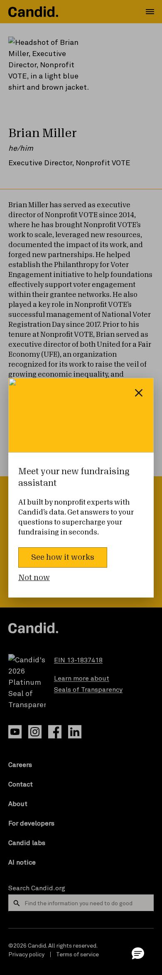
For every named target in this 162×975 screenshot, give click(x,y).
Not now (34, 577)
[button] (138, 953)
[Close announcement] (138, 392)
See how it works (62, 557)
